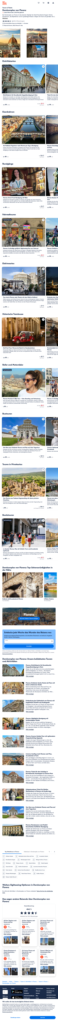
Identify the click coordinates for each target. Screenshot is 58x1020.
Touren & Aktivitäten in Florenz (28, 981)
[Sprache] (48, 3)
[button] (22, 586)
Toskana (16, 981)
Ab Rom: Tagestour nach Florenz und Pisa (10, 921)
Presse (37, 998)
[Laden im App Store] (17, 998)
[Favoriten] (38, 3)
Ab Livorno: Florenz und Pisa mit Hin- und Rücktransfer (46, 922)
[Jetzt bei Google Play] (17, 992)
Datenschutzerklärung (29, 995)
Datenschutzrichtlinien (7, 654)
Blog (37, 995)
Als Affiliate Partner (51, 997)
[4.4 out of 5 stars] (29, 913)
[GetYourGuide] (4, 3)
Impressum (26, 993)
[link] (22, 586)
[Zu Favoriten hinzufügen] (43, 66)
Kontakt (26, 990)
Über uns (38, 990)
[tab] (12, 852)
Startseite (4, 981)
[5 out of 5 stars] (11, 924)
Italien (10, 981)
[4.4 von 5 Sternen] (6, 21)
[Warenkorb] (43, 3)
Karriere (38, 993)
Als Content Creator (51, 995)
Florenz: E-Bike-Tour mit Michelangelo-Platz (46, 951)
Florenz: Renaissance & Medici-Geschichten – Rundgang (10, 952)
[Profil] (53, 3)
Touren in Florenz (43, 981)
